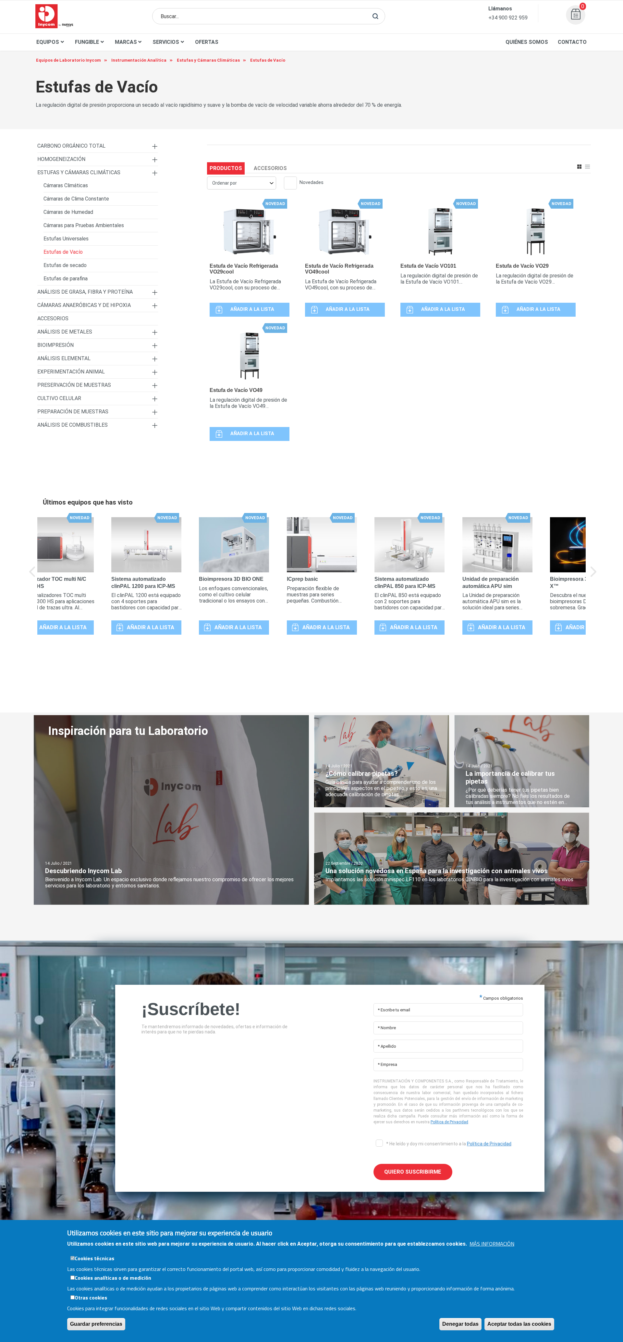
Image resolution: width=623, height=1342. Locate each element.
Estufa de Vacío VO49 (236, 390)
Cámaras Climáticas (65, 185)
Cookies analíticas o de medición (113, 1278)
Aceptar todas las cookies (519, 1324)
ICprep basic (302, 579)
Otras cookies (91, 1297)
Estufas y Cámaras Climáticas (78, 172)
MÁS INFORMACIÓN (492, 1244)
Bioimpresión (55, 345)
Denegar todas (460, 1324)
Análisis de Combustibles (72, 425)
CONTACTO (572, 42)
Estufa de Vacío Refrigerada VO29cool (244, 268)
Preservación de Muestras (74, 385)
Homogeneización (61, 159)
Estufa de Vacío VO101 (428, 266)
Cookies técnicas (94, 1258)
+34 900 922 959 (508, 18)
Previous (32, 576)
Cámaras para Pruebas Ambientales (83, 225)
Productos (226, 168)
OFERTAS (206, 42)
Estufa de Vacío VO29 (522, 266)
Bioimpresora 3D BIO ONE (231, 579)
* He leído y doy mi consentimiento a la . (448, 1143)
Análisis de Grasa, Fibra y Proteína (85, 292)
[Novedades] (287, 184)
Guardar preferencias (96, 1324)
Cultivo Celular (59, 398)
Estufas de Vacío (63, 252)
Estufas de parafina (65, 278)
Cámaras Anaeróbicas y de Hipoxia (84, 305)
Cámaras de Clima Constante (76, 199)
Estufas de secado (65, 265)
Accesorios (270, 168)
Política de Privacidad (449, 1122)
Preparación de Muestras (72, 412)
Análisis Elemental (64, 358)
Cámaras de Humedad (68, 212)
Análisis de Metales (64, 332)
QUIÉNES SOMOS (527, 42)
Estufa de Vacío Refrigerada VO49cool (339, 268)
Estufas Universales (66, 239)
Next (594, 576)
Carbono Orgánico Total (71, 146)
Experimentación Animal (71, 372)
